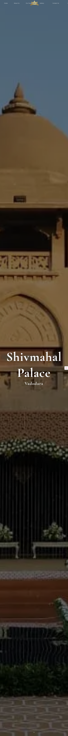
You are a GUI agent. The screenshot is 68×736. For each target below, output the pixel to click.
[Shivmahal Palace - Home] (34, 3)
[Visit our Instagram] (66, 368)
